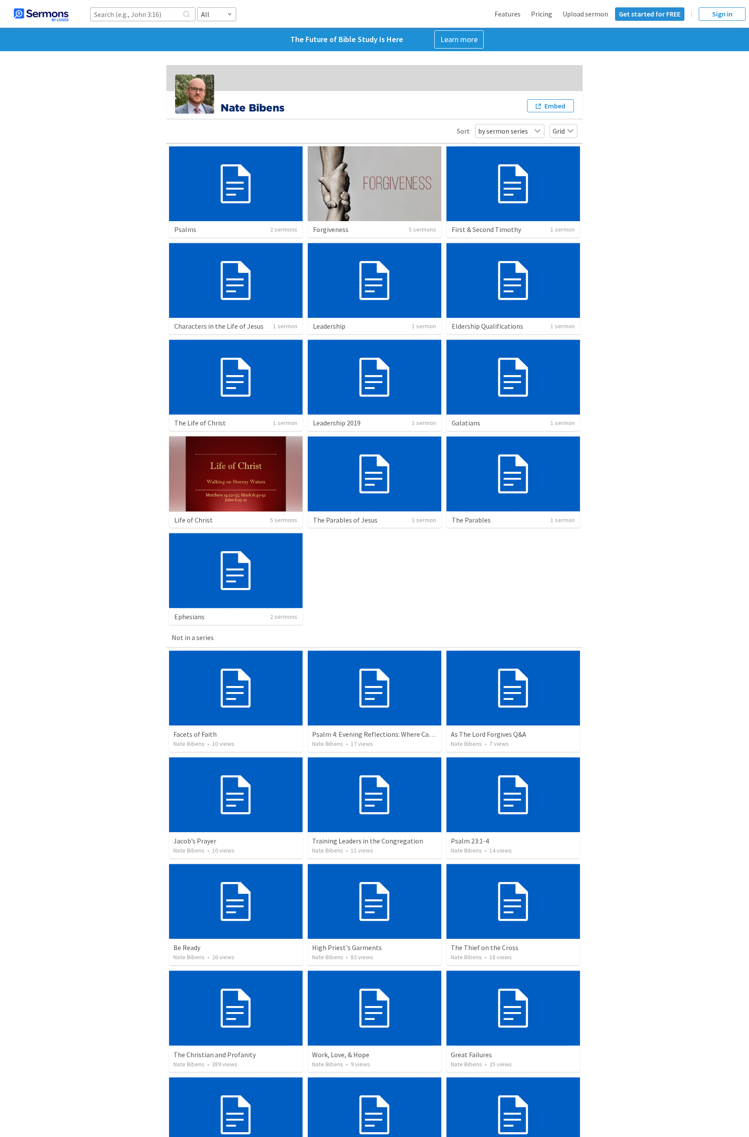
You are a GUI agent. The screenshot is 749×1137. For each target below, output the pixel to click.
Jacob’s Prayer (194, 840)
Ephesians (189, 616)
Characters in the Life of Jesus (219, 326)
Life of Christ (193, 520)
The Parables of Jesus (345, 520)
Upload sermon (585, 14)
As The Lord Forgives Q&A (488, 734)
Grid (559, 131)
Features (508, 14)
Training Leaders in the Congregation (367, 840)
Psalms (185, 229)
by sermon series (503, 131)
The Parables (471, 520)
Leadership (329, 326)
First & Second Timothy (486, 229)
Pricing (541, 14)
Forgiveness (330, 229)
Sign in (722, 14)
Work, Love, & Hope (340, 1054)
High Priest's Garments (347, 947)
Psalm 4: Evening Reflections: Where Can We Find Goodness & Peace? (413, 734)
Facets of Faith (195, 734)
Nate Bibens (189, 744)
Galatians (466, 422)
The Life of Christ (200, 422)
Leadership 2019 (337, 422)
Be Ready (186, 947)
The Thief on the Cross (484, 947)
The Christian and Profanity (214, 1054)
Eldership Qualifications (487, 326)
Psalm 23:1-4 (470, 840)
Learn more (459, 39)
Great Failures (471, 1054)
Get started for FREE (650, 14)
